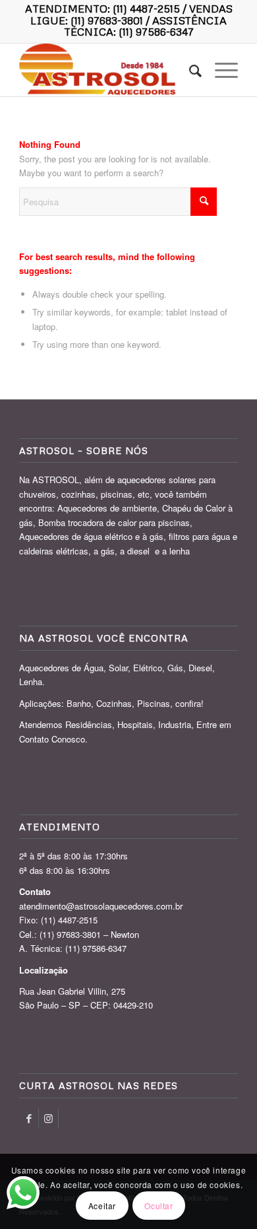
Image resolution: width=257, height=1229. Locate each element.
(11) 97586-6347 (156, 31)
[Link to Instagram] (48, 1118)
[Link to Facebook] (28, 1118)
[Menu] (220, 70)
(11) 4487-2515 (146, 8)
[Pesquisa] (189, 70)
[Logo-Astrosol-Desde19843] (106, 70)
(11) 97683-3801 (107, 20)
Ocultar (158, 1205)
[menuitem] (189, 70)
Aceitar (102, 1205)
